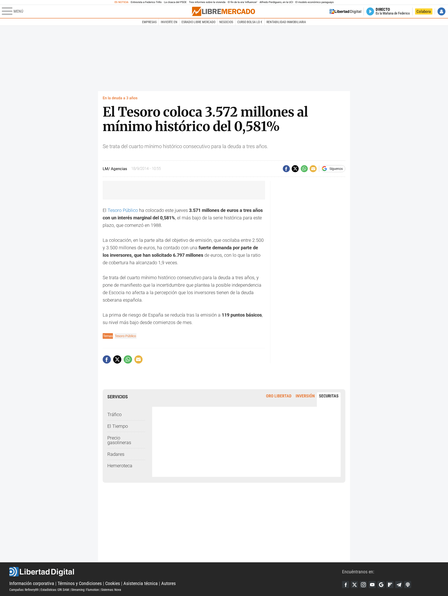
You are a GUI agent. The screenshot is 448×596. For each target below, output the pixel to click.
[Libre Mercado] (223, 11)
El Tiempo (117, 426)
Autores (168, 583)
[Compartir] (286, 168)
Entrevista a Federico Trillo (146, 2)
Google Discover (381, 584)
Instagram (363, 584)
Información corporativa (31, 583)
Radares (115, 454)
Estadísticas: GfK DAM (55, 590)
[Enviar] (304, 168)
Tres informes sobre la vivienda (207, 2)
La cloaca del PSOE (175, 2)
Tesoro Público (123, 210)
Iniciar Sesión (441, 11)
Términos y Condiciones (80, 583)
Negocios (226, 22)
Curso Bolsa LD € (249, 22)
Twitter (354, 584)
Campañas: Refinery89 (23, 590)
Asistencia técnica (140, 583)
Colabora (423, 11)
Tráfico (114, 414)
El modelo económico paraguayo (314, 2)
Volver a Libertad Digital (345, 11)
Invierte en (169, 22)
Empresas (149, 22)
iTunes (407, 584)
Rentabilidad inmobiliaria (286, 22)
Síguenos (336, 168)
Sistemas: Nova (111, 590)
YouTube (372, 584)
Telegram (398, 584)
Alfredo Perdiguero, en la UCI (276, 2)
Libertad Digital (175, 571)
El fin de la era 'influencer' (242, 2)
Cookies (112, 583)
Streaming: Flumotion (85, 590)
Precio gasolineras (119, 440)
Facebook (345, 584)
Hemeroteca (119, 465)
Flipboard (389, 584)
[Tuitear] (295, 168)
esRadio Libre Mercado (198, 22)
